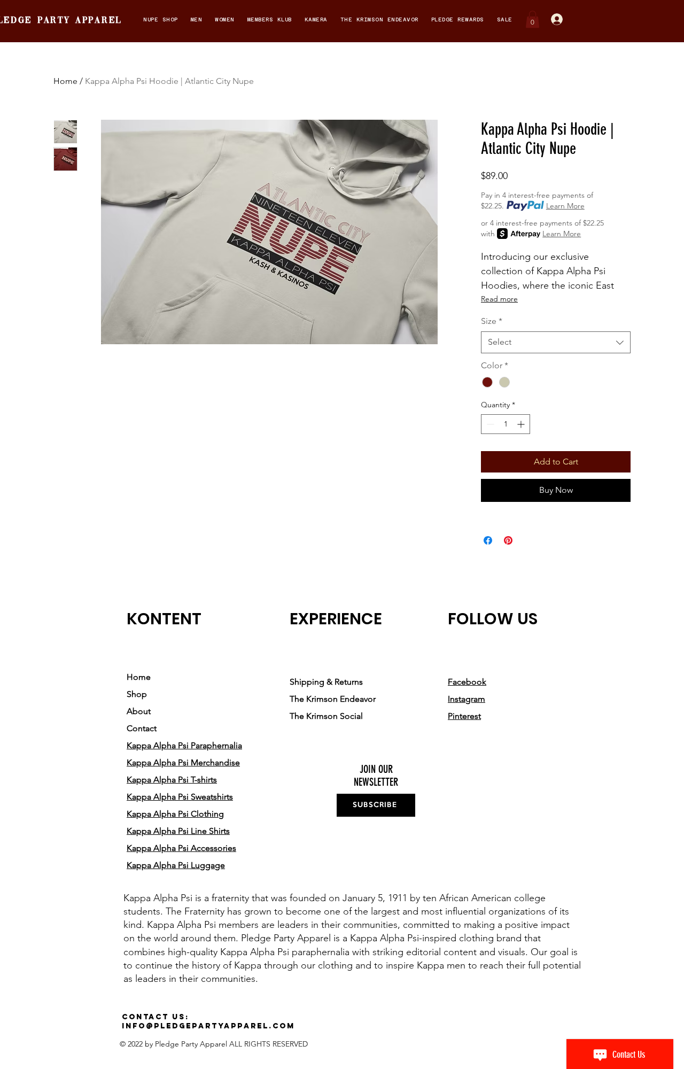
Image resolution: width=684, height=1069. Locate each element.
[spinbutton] (505, 424)
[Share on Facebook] (487, 540)
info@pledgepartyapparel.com (208, 1026)
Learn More (565, 206)
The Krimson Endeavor (333, 699)
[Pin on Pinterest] (508, 540)
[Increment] (521, 424)
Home (65, 81)
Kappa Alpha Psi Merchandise (183, 762)
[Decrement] (489, 424)
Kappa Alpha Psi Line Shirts (178, 831)
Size (491, 321)
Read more (499, 299)
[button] (160, 19)
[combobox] (556, 342)
